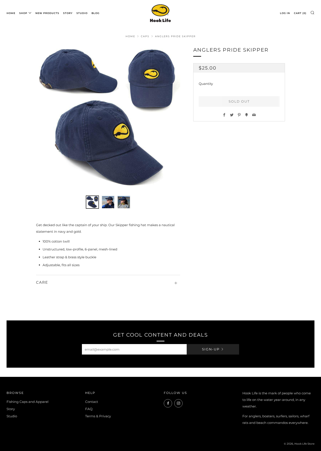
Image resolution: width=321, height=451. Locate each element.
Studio (82, 13)
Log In (285, 13)
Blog (95, 13)
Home (11, 13)
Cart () (300, 13)
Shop (23, 13)
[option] (108, 118)
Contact (91, 402)
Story (67, 13)
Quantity (206, 83)
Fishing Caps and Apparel (27, 402)
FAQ (89, 409)
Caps (145, 36)
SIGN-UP (211, 349)
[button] (92, 202)
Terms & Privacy (98, 416)
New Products (47, 13)
